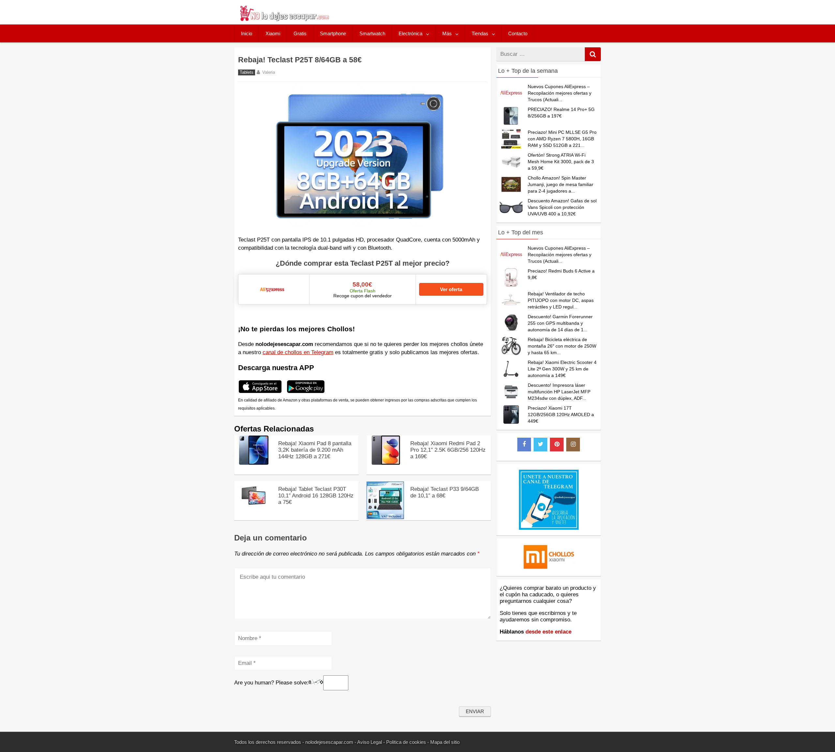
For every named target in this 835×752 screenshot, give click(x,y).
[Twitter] (540, 444)
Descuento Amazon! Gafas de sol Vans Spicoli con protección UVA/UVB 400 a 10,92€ (562, 207)
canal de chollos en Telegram (298, 352)
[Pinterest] (557, 444)
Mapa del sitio (445, 742)
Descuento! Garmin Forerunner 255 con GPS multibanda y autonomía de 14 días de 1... (560, 323)
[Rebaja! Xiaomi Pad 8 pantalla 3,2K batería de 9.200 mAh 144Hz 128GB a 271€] (253, 463)
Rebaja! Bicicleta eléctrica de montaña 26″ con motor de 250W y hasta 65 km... (562, 346)
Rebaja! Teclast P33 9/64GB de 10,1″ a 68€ (444, 492)
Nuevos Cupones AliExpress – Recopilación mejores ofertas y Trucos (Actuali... (559, 93)
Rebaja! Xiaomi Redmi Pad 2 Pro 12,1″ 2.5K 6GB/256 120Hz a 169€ (448, 450)
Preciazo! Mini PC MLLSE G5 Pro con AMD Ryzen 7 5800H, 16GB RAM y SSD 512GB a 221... (562, 139)
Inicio (246, 33)
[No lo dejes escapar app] (260, 392)
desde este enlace (548, 632)
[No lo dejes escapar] (284, 19)
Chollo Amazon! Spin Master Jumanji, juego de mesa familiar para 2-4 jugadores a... (560, 184)
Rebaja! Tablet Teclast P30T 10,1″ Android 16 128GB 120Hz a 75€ (316, 495)
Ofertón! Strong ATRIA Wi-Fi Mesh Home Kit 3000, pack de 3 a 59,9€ (561, 161)
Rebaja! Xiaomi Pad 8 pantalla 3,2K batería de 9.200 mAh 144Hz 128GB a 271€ (314, 450)
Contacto (517, 33)
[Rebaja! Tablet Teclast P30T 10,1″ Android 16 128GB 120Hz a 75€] (253, 509)
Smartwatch (372, 33)
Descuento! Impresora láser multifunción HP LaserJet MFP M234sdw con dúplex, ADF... (559, 392)
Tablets (246, 72)
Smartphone (333, 33)
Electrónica (410, 33)
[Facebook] (524, 444)
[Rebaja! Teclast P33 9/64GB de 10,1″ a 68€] (385, 518)
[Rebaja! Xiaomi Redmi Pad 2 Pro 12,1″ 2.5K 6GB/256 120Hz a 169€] (385, 463)
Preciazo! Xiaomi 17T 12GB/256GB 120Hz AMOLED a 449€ (561, 414)
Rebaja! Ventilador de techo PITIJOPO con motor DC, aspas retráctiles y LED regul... (561, 300)
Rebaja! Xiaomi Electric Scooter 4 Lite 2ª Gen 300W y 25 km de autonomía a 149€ (562, 369)
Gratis (300, 33)
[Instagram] (573, 444)
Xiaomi (273, 33)
